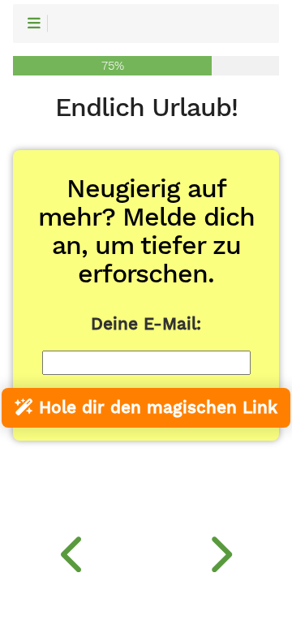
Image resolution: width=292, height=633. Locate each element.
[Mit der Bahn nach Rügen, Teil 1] (219, 550)
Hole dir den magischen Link (155, 407)
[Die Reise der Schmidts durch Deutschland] (73, 550)
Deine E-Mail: (146, 324)
